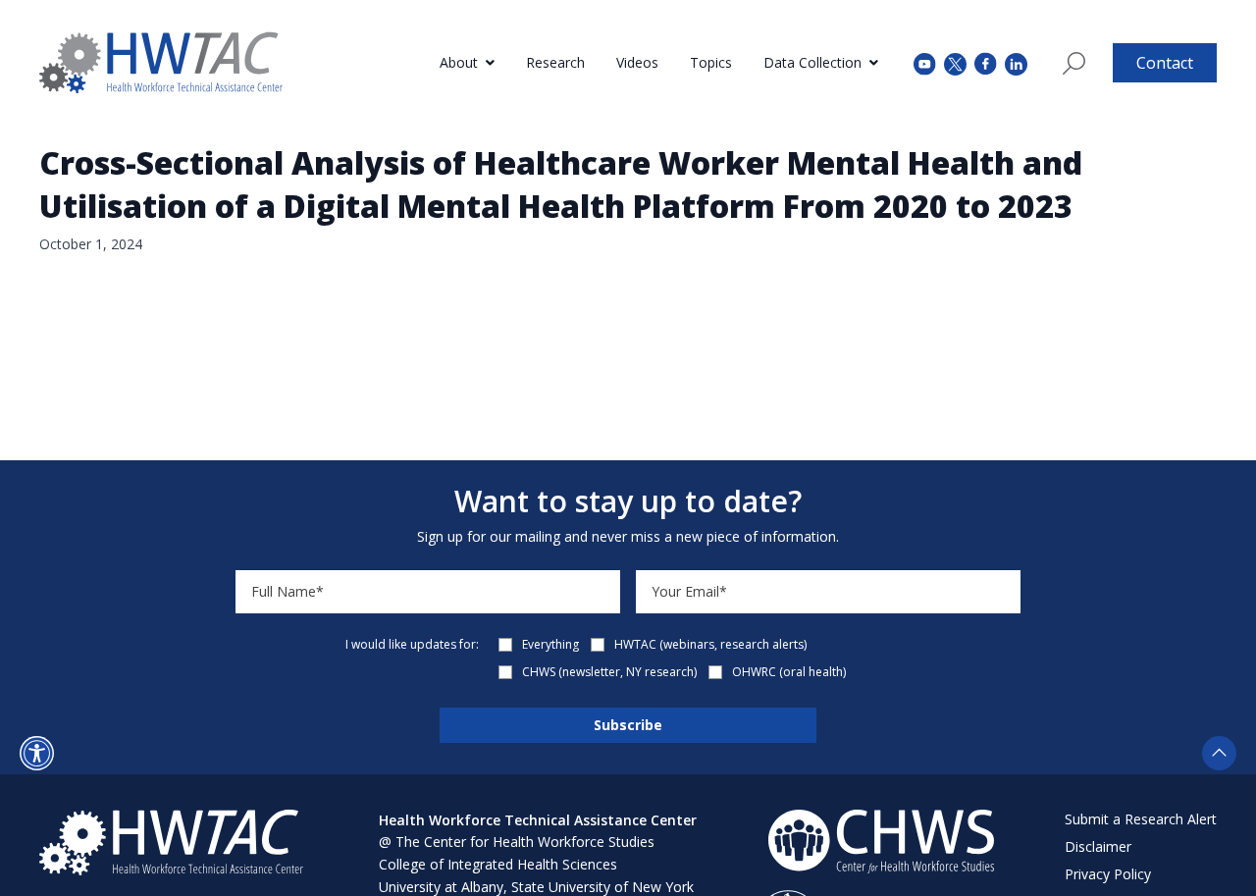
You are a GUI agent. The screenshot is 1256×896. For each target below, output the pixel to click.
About (459, 62)
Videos (637, 62)
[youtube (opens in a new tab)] (925, 62)
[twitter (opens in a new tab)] (955, 62)
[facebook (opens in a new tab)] (985, 63)
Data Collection (812, 62)
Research (555, 62)
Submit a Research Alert (1141, 819)
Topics (711, 62)
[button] (37, 753)
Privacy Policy (1108, 874)
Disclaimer (1098, 846)
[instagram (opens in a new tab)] (1016, 62)
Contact (1164, 63)
